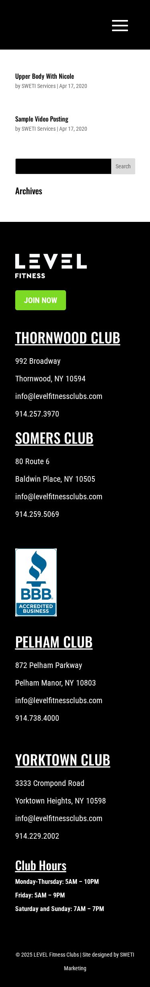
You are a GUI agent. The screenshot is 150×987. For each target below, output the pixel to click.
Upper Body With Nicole (44, 76)
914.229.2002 (37, 836)
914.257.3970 (37, 414)
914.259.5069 (37, 514)
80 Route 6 (32, 461)
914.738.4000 (37, 718)
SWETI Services (39, 86)
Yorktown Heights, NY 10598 (60, 801)
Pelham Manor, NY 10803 (55, 683)
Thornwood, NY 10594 (50, 378)
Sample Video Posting (41, 119)
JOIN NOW (40, 300)
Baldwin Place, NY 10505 (55, 479)
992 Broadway (37, 361)
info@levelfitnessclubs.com (58, 396)
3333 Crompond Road (49, 783)
